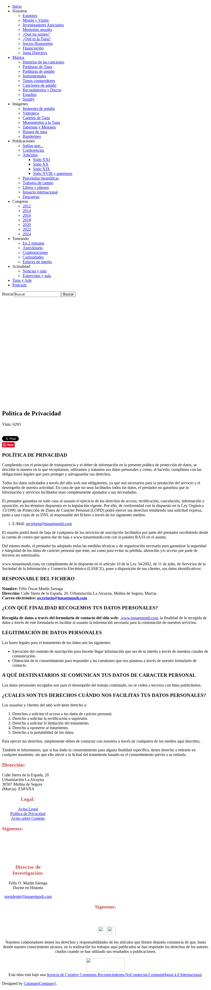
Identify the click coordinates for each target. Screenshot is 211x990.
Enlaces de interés (37, 262)
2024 (27, 234)
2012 (27, 206)
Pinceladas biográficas (41, 178)
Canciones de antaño (39, 85)
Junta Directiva (35, 53)
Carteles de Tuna (36, 118)
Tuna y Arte (22, 280)
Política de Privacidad (28, 813)
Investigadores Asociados (43, 25)
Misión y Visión (36, 20)
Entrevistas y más (37, 275)
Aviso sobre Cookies (28, 818)
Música (18, 57)
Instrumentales (34, 76)
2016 (27, 215)
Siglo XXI (41, 159)
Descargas (31, 197)
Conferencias (33, 150)
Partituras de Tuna (37, 67)
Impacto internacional (40, 192)
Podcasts (19, 285)
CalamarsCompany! (40, 983)
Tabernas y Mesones (39, 127)
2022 (27, 229)
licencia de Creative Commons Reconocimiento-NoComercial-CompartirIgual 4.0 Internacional (124, 974)
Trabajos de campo (38, 183)
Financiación (33, 48)
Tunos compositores (39, 80)
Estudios (30, 94)
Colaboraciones (35, 252)
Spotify (28, 99)
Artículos (30, 155)
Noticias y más (35, 271)
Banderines (32, 136)
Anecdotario (33, 248)
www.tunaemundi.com (139, 618)
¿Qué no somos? (36, 34)
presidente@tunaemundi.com (28, 896)
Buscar (7, 294)
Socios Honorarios (38, 43)
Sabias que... (33, 145)
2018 (27, 220)
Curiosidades (33, 257)
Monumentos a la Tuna (41, 122)
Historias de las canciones (43, 62)
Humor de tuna (35, 132)
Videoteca (31, 113)
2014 (27, 210)
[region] (105, 351)
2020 (27, 224)
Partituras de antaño (39, 71)
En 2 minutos (33, 243)
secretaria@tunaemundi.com (49, 523)
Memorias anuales (37, 29)
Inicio (17, 6)
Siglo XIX (41, 169)
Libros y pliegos (36, 187)
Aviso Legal (28, 809)
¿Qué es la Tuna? (37, 39)
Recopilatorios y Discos (42, 90)
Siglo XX (41, 164)
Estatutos (30, 15)
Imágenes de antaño (39, 108)
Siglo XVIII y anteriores (52, 173)
